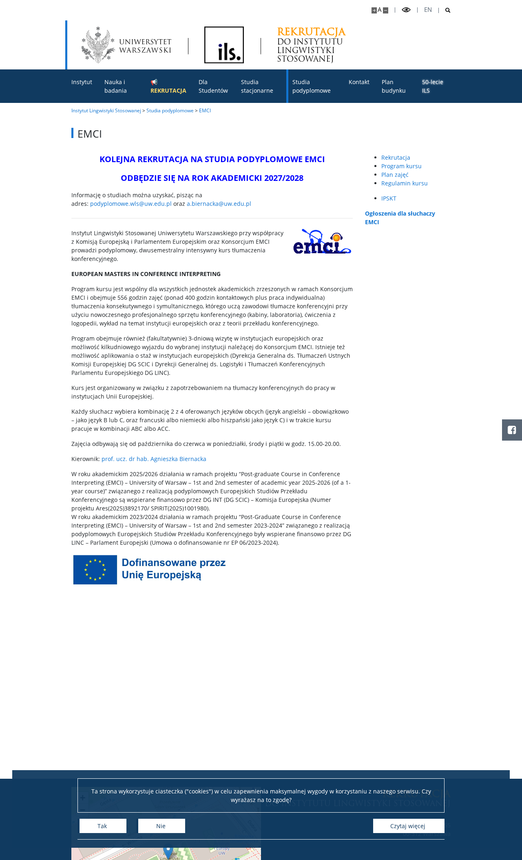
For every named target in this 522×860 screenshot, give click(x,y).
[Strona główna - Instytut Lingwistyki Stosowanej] (224, 45)
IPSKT (388, 198)
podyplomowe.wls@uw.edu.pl (131, 203)
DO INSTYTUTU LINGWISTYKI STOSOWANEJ (311, 45)
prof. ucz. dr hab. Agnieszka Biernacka (154, 459)
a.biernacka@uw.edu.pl (219, 203)
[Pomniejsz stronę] (385, 10)
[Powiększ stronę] (374, 10)
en (428, 10)
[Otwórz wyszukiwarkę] (444, 10)
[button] (168, 851)
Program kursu (401, 166)
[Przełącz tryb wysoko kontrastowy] (406, 10)
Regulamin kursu (404, 183)
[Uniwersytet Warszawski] (126, 45)
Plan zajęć (395, 174)
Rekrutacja (395, 157)
